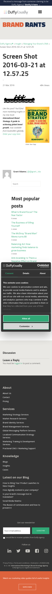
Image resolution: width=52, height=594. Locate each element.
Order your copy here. (12, 134)
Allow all (26, 318)
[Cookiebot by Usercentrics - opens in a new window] (37, 266)
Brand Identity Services (13, 422)
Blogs (5, 461)
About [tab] (43, 273)
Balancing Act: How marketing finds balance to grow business (24, 247)
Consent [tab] (9, 273)
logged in (18, 363)
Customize (24, 326)
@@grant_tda (34, 171)
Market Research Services (15, 418)
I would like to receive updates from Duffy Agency (24, 537)
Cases (5, 469)
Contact (6, 397)
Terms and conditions (21, 563)
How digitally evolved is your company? (21, 490)
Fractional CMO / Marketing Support (19, 448)
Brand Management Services (16, 426)
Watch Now (27, 587)
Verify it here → (32, 4)
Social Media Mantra (12, 500)
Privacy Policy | (8, 563)
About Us (7, 393)
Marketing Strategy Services (16, 414)
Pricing (6, 401)
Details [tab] (26, 273)
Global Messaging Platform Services (19, 430)
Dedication (35, 563)
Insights (6, 465)
